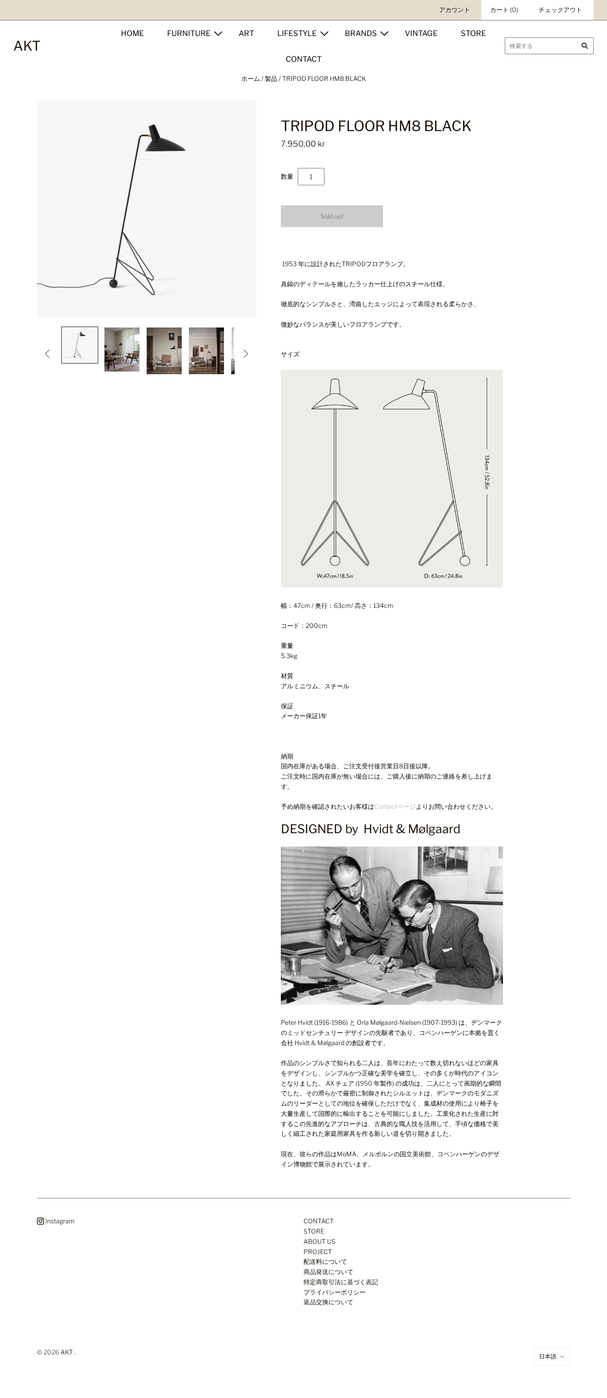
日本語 (547, 1356)
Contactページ (395, 806)
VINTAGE (421, 33)
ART (246, 33)
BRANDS (361, 33)
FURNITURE (189, 33)
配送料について (325, 1261)
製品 (271, 78)
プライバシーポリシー (335, 1292)
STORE (473, 33)
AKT (66, 1352)
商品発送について (328, 1271)
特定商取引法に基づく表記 (341, 1282)
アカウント (454, 9)
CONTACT (304, 59)
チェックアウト (560, 9)
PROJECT (318, 1251)
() (504, 9)
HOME (132, 33)
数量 (287, 176)
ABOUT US (319, 1241)
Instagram (59, 1221)
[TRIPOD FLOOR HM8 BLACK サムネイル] (79, 345)
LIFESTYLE (297, 33)
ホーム (250, 78)
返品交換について (328, 1302)
